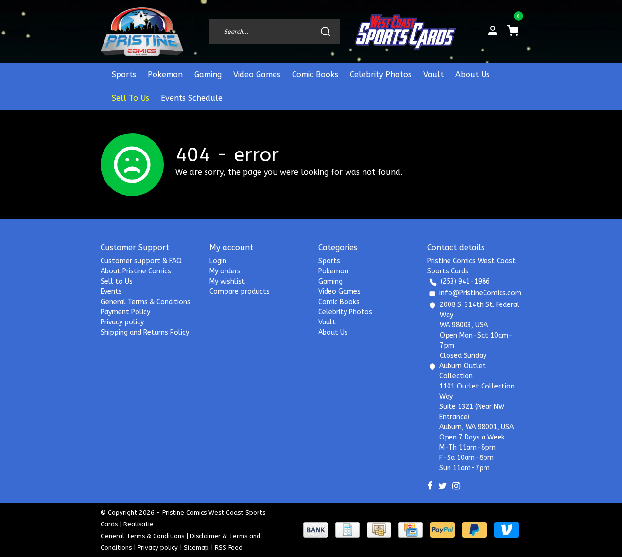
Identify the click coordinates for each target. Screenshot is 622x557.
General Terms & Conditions (145, 302)
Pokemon (165, 74)
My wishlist (227, 281)
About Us (472, 74)
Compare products (239, 291)
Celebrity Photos (381, 74)
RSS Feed (228, 547)
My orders (225, 271)
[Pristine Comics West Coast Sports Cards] (142, 31)
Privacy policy (122, 322)
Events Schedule (192, 97)
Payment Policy (125, 312)
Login (217, 261)
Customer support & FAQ (141, 261)
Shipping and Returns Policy (145, 332)
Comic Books (315, 74)
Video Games (256, 74)
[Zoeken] (325, 31)
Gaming (208, 74)
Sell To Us (130, 97)
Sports (124, 74)
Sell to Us (117, 281)
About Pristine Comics (136, 271)
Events (111, 291)
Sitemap (196, 547)
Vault (433, 74)
